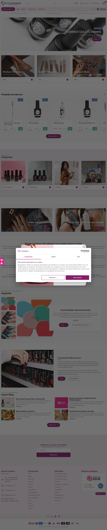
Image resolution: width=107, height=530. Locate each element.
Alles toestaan (77, 277)
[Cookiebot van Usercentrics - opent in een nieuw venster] (82, 251)
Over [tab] (78, 256)
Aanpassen (52, 277)
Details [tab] (53, 256)
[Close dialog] (84, 246)
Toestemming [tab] (28, 256)
